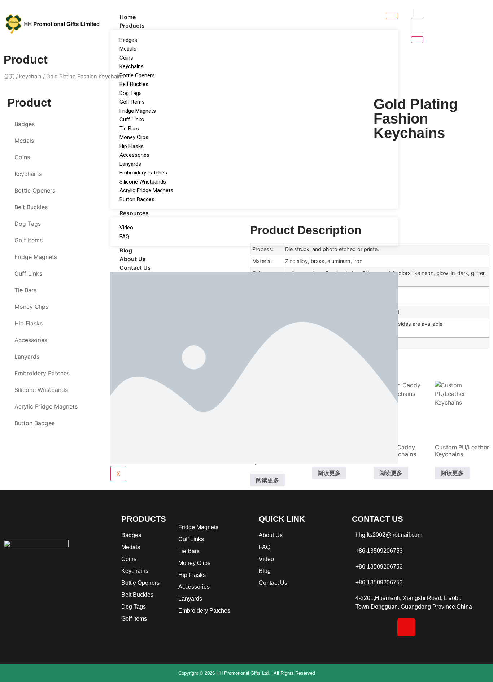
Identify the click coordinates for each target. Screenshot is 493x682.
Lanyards (130, 164)
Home (127, 17)
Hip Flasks (131, 146)
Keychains (131, 66)
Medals (127, 49)
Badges (128, 40)
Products (132, 25)
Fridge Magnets (137, 111)
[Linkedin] (384, 627)
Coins (126, 58)
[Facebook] (361, 627)
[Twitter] (429, 627)
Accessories (134, 155)
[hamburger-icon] (392, 16)
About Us (132, 259)
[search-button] (417, 39)
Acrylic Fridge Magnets (146, 190)
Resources (134, 213)
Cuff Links (131, 119)
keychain (30, 76)
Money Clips (133, 137)
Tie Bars (129, 128)
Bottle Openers (137, 75)
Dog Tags (130, 93)
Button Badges (136, 199)
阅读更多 (452, 472)
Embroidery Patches (143, 172)
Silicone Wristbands (142, 181)
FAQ (124, 236)
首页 (9, 76)
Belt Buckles (133, 84)
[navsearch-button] (413, 13)
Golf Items (132, 102)
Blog (125, 250)
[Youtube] (452, 627)
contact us (135, 267)
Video (126, 227)
